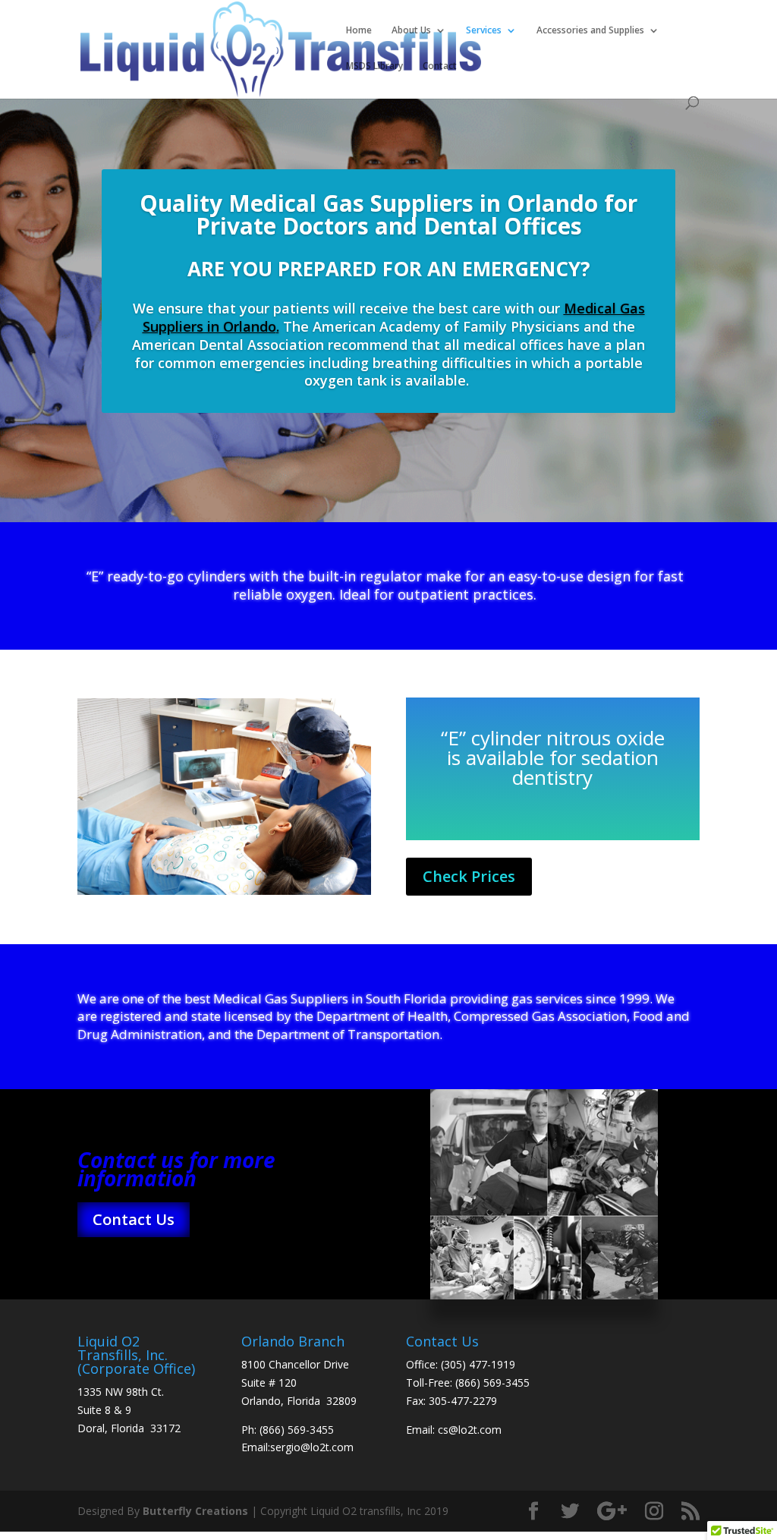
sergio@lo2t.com (312, 1447)
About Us (411, 30)
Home (359, 30)
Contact (440, 66)
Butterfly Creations (195, 1511)
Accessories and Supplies (590, 30)
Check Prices (469, 876)
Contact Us (134, 1219)
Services (484, 30)
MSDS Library (374, 66)
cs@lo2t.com (470, 1429)
